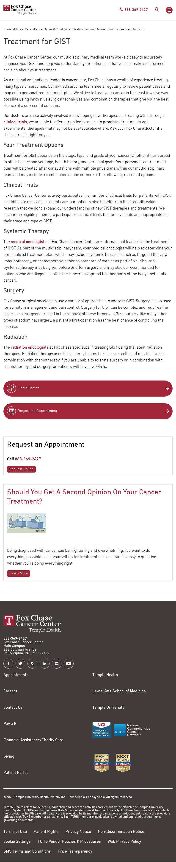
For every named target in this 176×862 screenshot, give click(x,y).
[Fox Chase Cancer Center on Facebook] (8, 664)
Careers (10, 691)
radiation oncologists (30, 348)
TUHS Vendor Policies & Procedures (69, 842)
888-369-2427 (28, 459)
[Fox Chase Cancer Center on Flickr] (57, 664)
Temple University (108, 708)
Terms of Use (15, 832)
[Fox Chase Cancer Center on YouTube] (69, 664)
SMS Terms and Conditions (27, 852)
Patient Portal (15, 773)
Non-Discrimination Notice (121, 832)
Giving (8, 757)
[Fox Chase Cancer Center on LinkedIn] (45, 664)
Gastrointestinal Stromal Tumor (94, 29)
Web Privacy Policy (124, 842)
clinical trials (15, 122)
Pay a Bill (11, 724)
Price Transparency (75, 852)
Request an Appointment (37, 411)
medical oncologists (29, 242)
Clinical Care (22, 29)
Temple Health (105, 675)
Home (7, 29)
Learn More (18, 573)
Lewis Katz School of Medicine (119, 691)
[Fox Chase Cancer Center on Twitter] (20, 664)
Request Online (21, 469)
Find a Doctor (28, 388)
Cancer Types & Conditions (52, 29)
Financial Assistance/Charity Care (33, 740)
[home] (19, 14)
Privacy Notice (78, 832)
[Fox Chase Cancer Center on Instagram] (32, 664)
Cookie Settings (17, 842)
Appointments (15, 675)
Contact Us (13, 708)
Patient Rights (46, 832)
